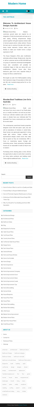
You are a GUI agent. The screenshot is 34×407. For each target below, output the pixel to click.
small (29, 388)
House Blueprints (8, 294)
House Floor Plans (8, 297)
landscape (5, 381)
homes (4, 377)
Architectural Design (8, 215)
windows (4, 394)
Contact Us (6, 337)
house (10, 377)
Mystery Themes (23, 405)
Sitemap (5, 344)
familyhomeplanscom (8, 374)
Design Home (7, 245)
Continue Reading (12, 89)
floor (23, 374)
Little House (6, 311)
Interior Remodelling (8, 304)
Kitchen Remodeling (8, 307)
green (28, 374)
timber (24, 391)
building (18, 363)
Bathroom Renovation (25, 360)
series (24, 388)
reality (16, 384)
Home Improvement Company (11, 271)
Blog (4, 225)
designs (19, 367)
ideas (16, 377)
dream (26, 367)
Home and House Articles (10, 255)
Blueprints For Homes (9, 228)
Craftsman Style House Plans (11, 242)
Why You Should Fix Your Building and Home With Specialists (16, 204)
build (11, 363)
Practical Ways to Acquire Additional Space (15, 190)
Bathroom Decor (24, 349)
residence (23, 384)
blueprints (5, 363)
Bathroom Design (7, 353)
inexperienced (24, 377)
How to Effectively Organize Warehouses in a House (17, 194)
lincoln (12, 381)
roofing (11, 388)
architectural (13, 349)
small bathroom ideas (8, 391)
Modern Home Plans (8, 317)
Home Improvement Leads (10, 281)
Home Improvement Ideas (10, 278)
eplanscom (22, 370)
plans (10, 384)
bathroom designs (20, 353)
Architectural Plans (8, 218)
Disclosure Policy (7, 341)
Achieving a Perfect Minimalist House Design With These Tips (17, 198)
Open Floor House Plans (9, 320)
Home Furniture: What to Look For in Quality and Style (17, 187)
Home (5, 334)
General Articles (7, 251)
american (5, 349)
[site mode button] (28, 11)
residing (4, 388)
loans (23, 381)
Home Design (7, 261)
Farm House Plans (8, 248)
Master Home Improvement (11, 314)
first (18, 374)
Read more (10, 84)
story (18, 391)
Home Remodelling (8, 288)
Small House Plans (8, 324)
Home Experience (8, 265)
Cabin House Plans (8, 232)
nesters (4, 384)
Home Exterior (7, 268)
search (18, 388)
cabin (24, 363)
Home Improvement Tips (10, 284)
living (18, 381)
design (12, 367)
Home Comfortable (8, 258)
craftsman (5, 367)
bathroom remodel (19, 356)
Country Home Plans (9, 238)
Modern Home (17, 3)
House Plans (6, 301)
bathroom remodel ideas (9, 360)
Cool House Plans (8, 235)
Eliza (17, 28)
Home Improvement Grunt (10, 274)
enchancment (12, 370)
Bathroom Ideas (7, 222)
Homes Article (7, 291)
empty (4, 370)
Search (3, 174)
